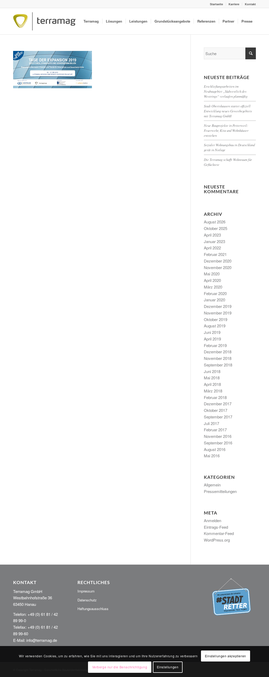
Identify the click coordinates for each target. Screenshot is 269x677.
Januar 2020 (214, 299)
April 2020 (212, 280)
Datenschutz (87, 599)
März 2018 (213, 390)
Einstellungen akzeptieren (225, 656)
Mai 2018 (212, 377)
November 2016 (217, 436)
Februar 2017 (215, 429)
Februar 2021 (215, 254)
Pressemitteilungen (220, 491)
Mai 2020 (212, 273)
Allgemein (212, 484)
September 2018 (218, 365)
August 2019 (214, 325)
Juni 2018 (212, 371)
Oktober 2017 (215, 410)
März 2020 (213, 287)
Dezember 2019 (217, 306)
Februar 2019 (215, 345)
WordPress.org (217, 540)
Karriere (234, 4)
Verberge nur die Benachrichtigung (119, 667)
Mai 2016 (212, 455)
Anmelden (212, 520)
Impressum (86, 591)
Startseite (216, 4)
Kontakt (250, 4)
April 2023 (212, 235)
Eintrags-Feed (216, 527)
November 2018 (217, 358)
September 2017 (218, 416)
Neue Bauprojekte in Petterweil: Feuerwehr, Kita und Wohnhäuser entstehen (226, 130)
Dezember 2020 (217, 261)
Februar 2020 (215, 293)
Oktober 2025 (215, 228)
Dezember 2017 (217, 403)
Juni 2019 (212, 332)
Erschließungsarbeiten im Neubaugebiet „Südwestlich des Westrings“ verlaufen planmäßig (225, 91)
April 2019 (212, 339)
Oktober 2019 (215, 319)
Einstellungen (168, 667)
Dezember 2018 (217, 351)
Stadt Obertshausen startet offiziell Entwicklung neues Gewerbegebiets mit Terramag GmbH (228, 111)
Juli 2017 (211, 423)
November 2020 (217, 267)
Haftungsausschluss (92, 608)
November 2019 (217, 313)
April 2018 (212, 384)
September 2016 (218, 442)
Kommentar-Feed (219, 533)
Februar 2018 (215, 397)
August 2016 (214, 449)
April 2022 (212, 247)
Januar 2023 (214, 241)
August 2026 (214, 221)
